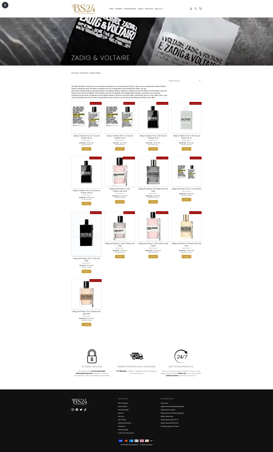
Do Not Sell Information (126, 433)
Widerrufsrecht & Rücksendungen (172, 413)
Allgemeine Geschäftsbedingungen (172, 406)
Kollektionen (84, 73)
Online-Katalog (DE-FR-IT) (169, 420)
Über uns (158, 9)
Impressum (122, 426)
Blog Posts (149, 9)
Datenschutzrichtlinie (168, 410)
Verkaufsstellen (130, 9)
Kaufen (86, 149)
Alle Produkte (122, 406)
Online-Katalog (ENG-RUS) (170, 423)
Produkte (118, 9)
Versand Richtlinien (124, 423)
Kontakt (121, 413)
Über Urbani (122, 420)
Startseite (74, 73)
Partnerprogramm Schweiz (170, 426)
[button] (5, 5)
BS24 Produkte (123, 403)
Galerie (141, 9)
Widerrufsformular (167, 416)
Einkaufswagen (123, 429)
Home (111, 9)
